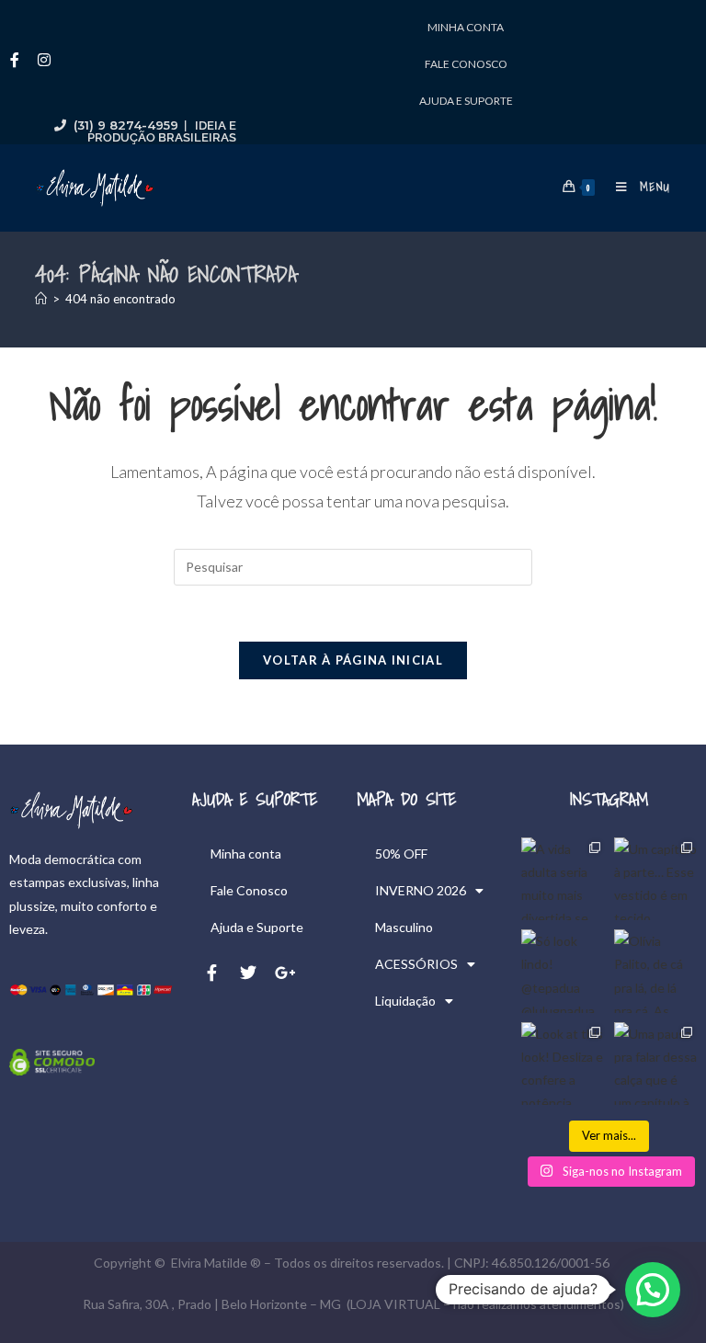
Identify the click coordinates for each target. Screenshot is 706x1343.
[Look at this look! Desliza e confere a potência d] (562, 1063)
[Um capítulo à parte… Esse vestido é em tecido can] (655, 878)
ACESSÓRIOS (416, 964)
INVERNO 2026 (420, 890)
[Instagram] (44, 59)
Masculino (404, 927)
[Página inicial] (41, 298)
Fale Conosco (466, 64)
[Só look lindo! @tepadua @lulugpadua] (562, 970)
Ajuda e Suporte (466, 101)
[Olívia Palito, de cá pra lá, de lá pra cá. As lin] (655, 970)
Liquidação (405, 1000)
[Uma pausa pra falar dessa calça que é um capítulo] (655, 1063)
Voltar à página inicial (353, 660)
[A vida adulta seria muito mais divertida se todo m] (562, 878)
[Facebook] (14, 59)
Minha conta (465, 27)
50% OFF (401, 853)
